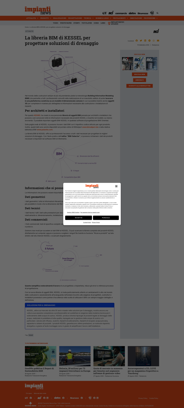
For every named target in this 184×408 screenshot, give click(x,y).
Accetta (78, 218)
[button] (116, 186)
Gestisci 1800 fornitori (73, 212)
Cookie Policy (87, 222)
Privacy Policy (96, 222)
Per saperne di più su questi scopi (90, 212)
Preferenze (106, 218)
